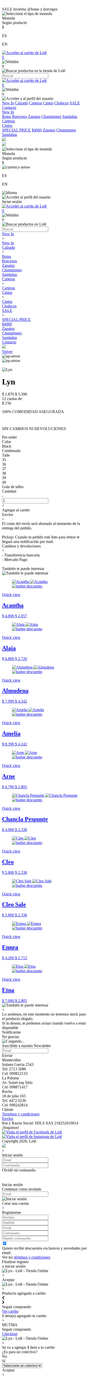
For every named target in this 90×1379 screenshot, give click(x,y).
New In (8, 103)
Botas (6, 116)
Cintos (48, 103)
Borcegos (19, 116)
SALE (75, 103)
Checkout (9, 1334)
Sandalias (69, 116)
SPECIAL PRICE (16, 130)
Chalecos (61, 103)
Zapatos (34, 116)
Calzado (21, 103)
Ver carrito (10, 1311)
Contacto (9, 107)
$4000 (37, 130)
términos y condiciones (32, 1257)
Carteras (35, 103)
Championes (51, 116)
